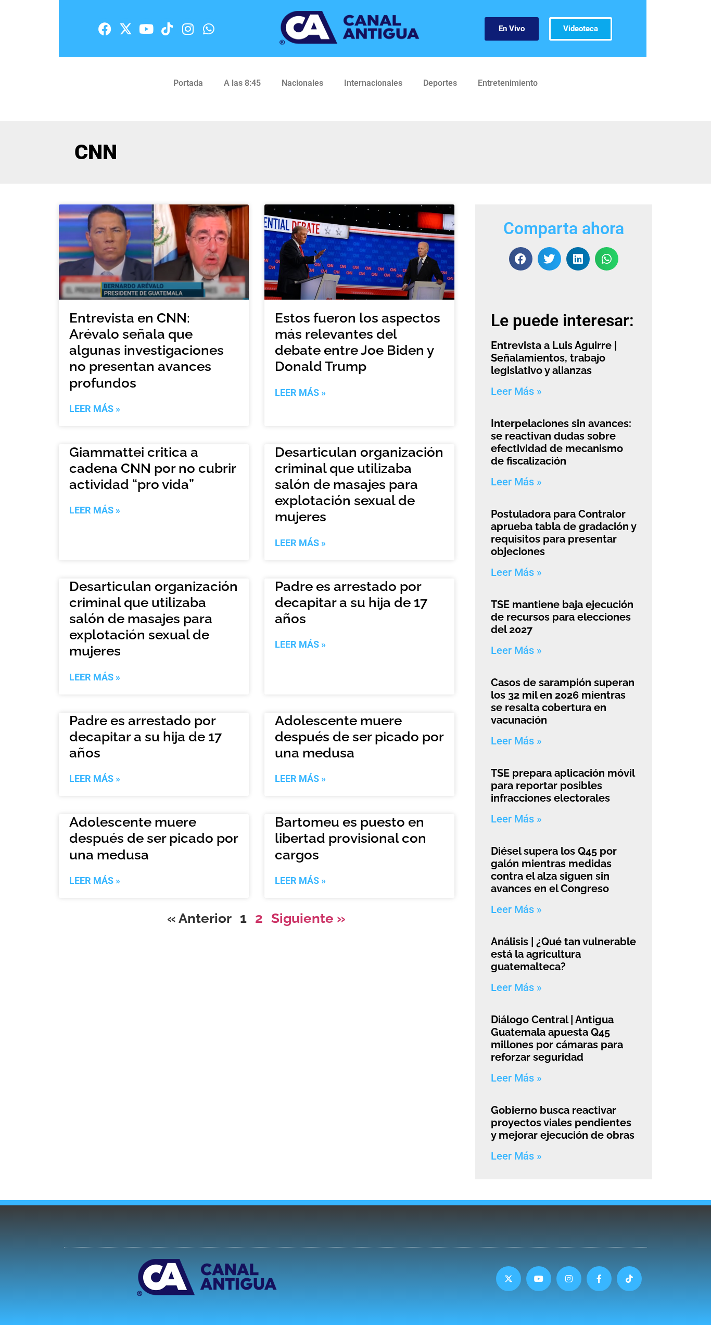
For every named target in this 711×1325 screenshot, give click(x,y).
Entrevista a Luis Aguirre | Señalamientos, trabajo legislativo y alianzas (554, 358)
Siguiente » (308, 918)
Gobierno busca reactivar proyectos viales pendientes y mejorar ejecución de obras (562, 1122)
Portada (188, 83)
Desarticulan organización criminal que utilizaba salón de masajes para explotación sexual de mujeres (359, 484)
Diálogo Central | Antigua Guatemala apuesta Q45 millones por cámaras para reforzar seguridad (557, 1038)
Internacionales (373, 83)
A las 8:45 (242, 83)
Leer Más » (94, 408)
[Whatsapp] (208, 28)
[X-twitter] (125, 28)
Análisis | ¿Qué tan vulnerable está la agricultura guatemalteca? (563, 954)
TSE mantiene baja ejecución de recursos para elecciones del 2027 (562, 617)
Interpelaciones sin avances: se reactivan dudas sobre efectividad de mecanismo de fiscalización (561, 442)
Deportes (440, 83)
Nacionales (302, 83)
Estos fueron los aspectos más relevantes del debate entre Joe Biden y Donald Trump (357, 342)
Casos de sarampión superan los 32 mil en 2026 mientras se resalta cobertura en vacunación (562, 701)
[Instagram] (187, 28)
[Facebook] (104, 28)
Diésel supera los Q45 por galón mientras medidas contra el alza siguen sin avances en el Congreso (554, 870)
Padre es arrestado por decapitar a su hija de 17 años (351, 602)
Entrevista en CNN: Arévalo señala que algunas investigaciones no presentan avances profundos (146, 350)
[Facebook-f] (599, 1278)
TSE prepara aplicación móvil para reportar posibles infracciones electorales (562, 785)
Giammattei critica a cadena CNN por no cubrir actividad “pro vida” (152, 468)
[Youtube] (146, 28)
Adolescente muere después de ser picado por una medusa (359, 737)
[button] (520, 259)
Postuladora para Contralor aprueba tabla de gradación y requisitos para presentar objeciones (563, 533)
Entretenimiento (508, 83)
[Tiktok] (167, 28)
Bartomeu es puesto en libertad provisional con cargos (350, 838)
